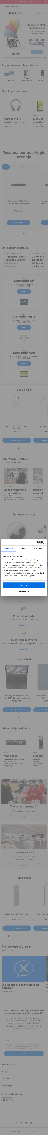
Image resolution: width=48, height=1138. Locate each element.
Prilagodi (22, 591)
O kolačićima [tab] (39, 548)
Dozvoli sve (24, 585)
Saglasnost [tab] (8, 548)
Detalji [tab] (24, 548)
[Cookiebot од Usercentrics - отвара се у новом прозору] (35, 542)
